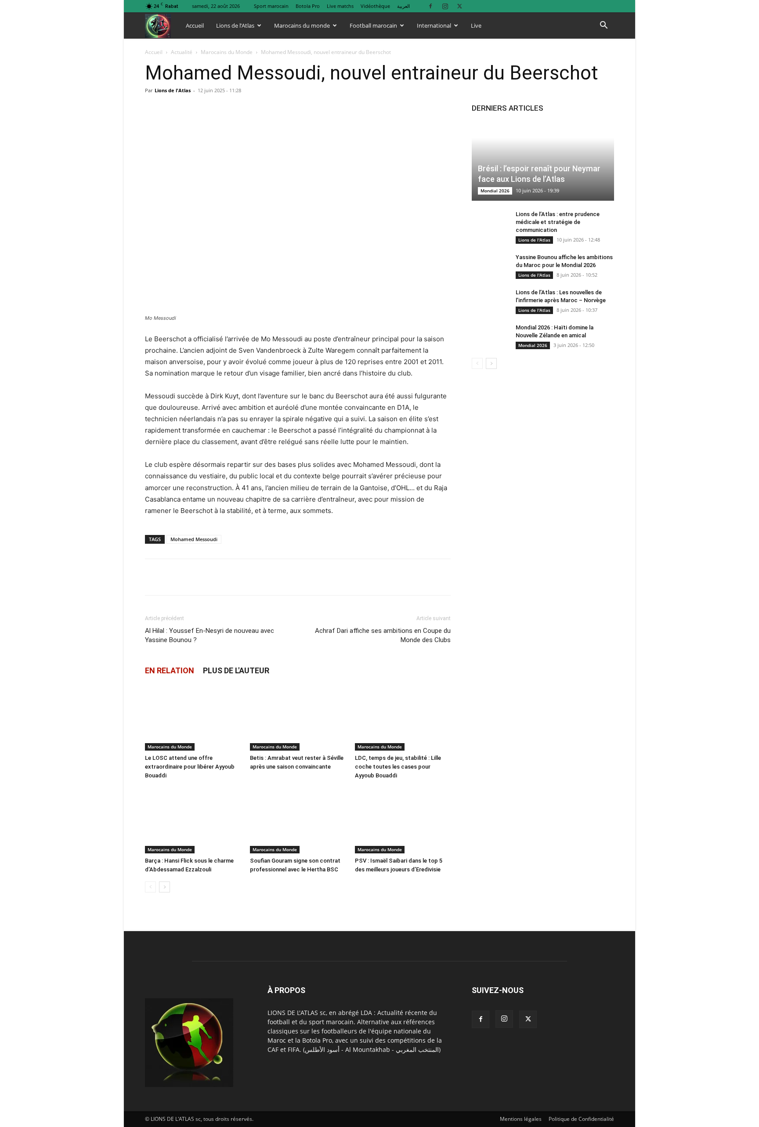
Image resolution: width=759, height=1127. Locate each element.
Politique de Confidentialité (581, 1119)
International (434, 25)
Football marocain (373, 25)
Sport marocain (271, 6)
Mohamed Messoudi (193, 539)
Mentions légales (521, 1119)
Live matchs (340, 6)
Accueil (195, 25)
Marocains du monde (302, 25)
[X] (459, 6)
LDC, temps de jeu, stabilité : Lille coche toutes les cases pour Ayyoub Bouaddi (398, 767)
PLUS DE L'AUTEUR (236, 670)
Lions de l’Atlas (235, 25)
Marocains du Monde (227, 52)
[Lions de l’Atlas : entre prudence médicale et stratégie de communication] (489, 223)
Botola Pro (308, 6)
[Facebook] (430, 6)
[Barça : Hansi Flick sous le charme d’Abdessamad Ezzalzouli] (193, 820)
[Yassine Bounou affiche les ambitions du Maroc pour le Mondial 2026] (489, 266)
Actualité (181, 52)
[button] (603, 26)
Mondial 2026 (495, 191)
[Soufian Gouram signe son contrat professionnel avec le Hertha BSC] (298, 820)
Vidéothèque (375, 6)
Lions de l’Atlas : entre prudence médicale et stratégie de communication (558, 222)
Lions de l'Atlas (173, 90)
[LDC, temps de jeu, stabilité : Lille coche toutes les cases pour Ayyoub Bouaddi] (403, 718)
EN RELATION (169, 670)
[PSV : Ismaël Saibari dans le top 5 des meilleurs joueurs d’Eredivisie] (403, 820)
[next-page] (164, 886)
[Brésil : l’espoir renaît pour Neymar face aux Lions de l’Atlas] (543, 161)
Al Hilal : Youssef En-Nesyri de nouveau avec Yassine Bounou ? (209, 635)
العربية (403, 6)
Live (476, 25)
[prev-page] (150, 886)
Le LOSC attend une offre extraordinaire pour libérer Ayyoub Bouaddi (190, 767)
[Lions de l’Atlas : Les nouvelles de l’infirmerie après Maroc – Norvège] (489, 301)
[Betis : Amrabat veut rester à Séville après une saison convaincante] (298, 718)
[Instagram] (445, 6)
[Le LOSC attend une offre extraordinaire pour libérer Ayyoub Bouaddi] (193, 718)
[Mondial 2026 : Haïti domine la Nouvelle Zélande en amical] (489, 336)
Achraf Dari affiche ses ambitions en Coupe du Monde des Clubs (383, 635)
